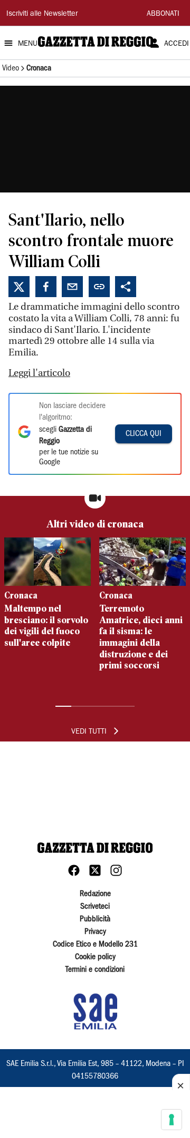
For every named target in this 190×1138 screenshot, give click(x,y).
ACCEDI (176, 44)
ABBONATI (163, 14)
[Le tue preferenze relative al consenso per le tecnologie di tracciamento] (172, 1120)
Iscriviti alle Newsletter (42, 14)
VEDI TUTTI (89, 732)
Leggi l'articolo (39, 373)
